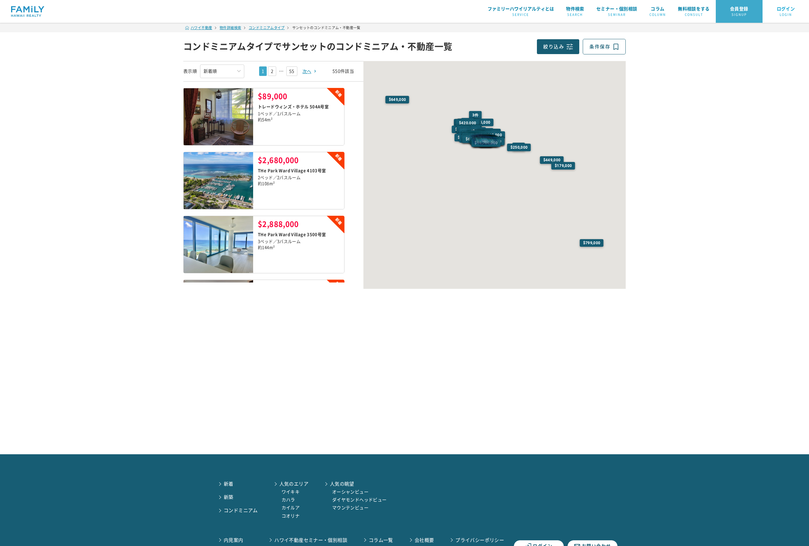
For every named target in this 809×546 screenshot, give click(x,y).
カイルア (291, 508)
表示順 (190, 71)
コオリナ (291, 516)
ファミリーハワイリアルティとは (521, 11)
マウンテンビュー (350, 508)
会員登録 (739, 11)
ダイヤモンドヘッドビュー (359, 500)
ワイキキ (291, 492)
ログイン (786, 11)
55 (291, 71)
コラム (657, 11)
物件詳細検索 (230, 27)
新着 (229, 483)
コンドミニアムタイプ (267, 27)
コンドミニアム (241, 510)
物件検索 (575, 11)
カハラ (288, 500)
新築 (229, 497)
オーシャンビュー (350, 492)
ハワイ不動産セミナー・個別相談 (310, 540)
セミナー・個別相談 (616, 11)
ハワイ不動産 (201, 27)
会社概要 (424, 540)
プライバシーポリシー (479, 540)
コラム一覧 (381, 540)
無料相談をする (694, 11)
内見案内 (233, 540)
